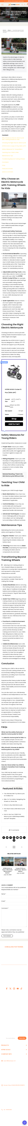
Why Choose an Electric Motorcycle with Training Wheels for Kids (13, 138)
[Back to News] (14, 847)
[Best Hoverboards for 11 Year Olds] (22, 847)
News (9, 30)
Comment (5, 908)
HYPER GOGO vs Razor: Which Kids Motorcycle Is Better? (7, 871)
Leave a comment (7, 172)
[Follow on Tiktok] (21, 988)
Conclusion (5, 162)
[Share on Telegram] (17, 837)
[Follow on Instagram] (14, 840)
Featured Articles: (7, 168)
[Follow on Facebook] (7, 988)
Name (3, 894)
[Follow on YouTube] (18, 988)
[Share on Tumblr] (14, 837)
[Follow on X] (10, 988)
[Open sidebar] (2, 565)
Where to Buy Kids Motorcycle (13, 805)
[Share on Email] (21, 837)
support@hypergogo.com (10, 1060)
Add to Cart (14, 424)
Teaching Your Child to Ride (10, 152)
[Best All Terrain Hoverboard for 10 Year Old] (6, 847)
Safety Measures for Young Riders (12, 149)
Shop (14, 418)
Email (3, 901)
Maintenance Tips (7, 156)
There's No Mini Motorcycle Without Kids (13, 475)
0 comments (15, 830)
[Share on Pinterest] (10, 837)
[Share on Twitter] (7, 837)
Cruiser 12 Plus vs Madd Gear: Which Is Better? (20, 870)
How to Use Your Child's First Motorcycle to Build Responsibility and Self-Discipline (14, 816)
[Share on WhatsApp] (24, 837)
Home (4, 30)
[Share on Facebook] (3, 837)
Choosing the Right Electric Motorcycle (14, 143)
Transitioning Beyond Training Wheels (13, 159)
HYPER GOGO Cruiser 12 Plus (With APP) (14, 146)
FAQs (3, 165)
